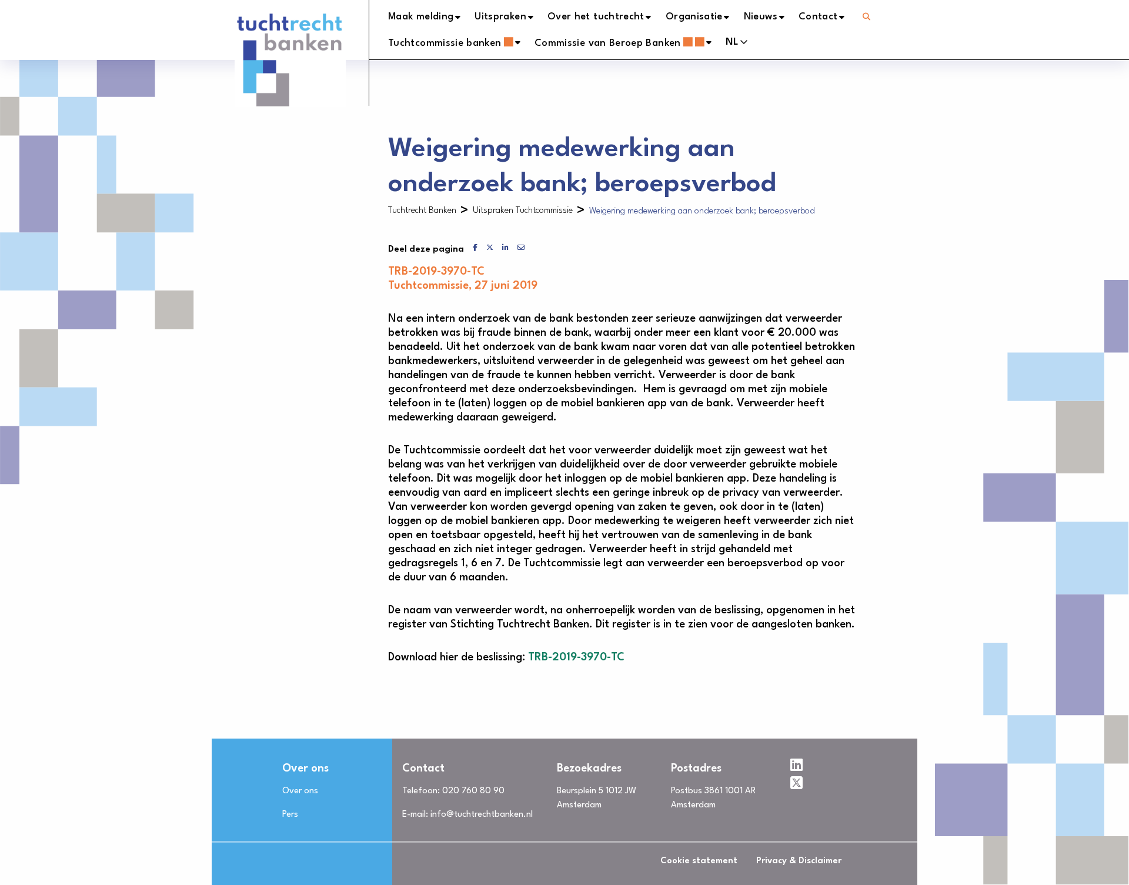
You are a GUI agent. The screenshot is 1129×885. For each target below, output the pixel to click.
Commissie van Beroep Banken (608, 43)
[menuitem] (431, 17)
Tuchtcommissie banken (445, 43)
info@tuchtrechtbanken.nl (481, 814)
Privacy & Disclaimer (798, 861)
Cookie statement (698, 861)
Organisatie (694, 17)
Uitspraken (500, 17)
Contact (818, 17)
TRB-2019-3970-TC (576, 657)
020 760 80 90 (473, 791)
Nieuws (760, 17)
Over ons (300, 791)
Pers (290, 814)
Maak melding (420, 17)
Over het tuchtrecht (595, 17)
